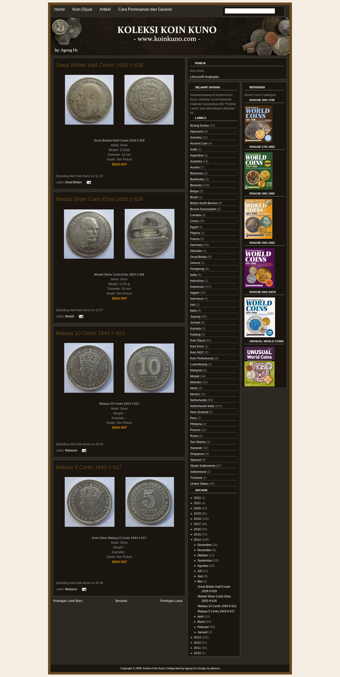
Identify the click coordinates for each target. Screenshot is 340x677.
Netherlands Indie (202, 406)
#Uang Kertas (200, 125)
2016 (197, 529)
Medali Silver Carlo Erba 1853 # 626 (99, 199)
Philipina (196, 424)
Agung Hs (191, 668)
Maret (201, 622)
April (200, 616)
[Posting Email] (88, 182)
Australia (196, 161)
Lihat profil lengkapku (204, 77)
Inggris (195, 292)
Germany (196, 245)
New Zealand (199, 412)
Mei (199, 581)
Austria (195, 167)
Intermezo (197, 298)
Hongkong (197, 269)
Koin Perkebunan (202, 358)
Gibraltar (196, 251)
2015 (197, 534)
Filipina (195, 233)
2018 (197, 519)
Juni (200, 576)
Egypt (194, 227)
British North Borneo (204, 203)
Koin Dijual (82, 9)
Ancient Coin (199, 143)
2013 (197, 637)
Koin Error (197, 346)
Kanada (196, 328)
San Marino (198, 442)
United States (199, 483)
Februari (203, 627)
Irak (193, 304)
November (204, 550)
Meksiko (196, 382)
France (195, 239)
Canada (196, 215)
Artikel (105, 9)
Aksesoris (197, 131)
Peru (193, 418)
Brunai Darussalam (203, 209)
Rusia (194, 436)
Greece (195, 263)
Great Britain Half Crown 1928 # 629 (99, 65)
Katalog (195, 334)
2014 (197, 539)
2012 (197, 642)
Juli (199, 571)
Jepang (195, 316)
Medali (69, 316)
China (194, 221)
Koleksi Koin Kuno (154, 668)
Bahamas (197, 173)
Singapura (197, 454)
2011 (197, 648)
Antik (194, 149)
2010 (197, 653)
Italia (193, 310)
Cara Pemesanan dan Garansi (145, 9)
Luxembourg (199, 364)
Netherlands (199, 400)
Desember (204, 545)
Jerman (195, 322)
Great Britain (73, 182)
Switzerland (198, 472)
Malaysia (71, 450)
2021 (197, 503)
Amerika (196, 137)
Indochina (197, 281)
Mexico (195, 394)
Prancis (195, 430)
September (204, 560)
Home (59, 9)
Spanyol (196, 460)
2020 (197, 508)
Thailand (196, 478)
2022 (197, 498)
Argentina (197, 155)
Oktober (202, 555)
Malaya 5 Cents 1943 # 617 (89, 467)
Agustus (202, 566)
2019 (197, 513)
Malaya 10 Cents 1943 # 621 (90, 333)
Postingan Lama (171, 601)
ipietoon (215, 668)
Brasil (194, 197)
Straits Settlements (203, 466)
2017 (197, 524)
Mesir (194, 388)
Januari (202, 632)
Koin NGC (197, 352)
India (194, 275)
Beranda (121, 601)
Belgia (195, 191)
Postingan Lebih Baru (67, 601)
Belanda (196, 185)
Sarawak (196, 448)
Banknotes (197, 179)
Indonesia (197, 287)
